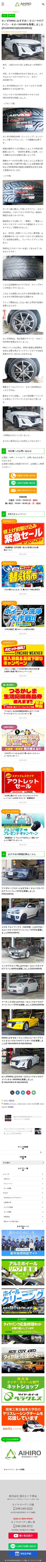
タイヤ (29, 1104)
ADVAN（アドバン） (10, 1104)
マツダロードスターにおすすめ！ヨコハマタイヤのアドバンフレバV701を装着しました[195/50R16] (23, 891)
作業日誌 (11, 1100)
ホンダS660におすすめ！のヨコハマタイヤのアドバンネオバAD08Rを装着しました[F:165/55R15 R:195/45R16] (22, 1079)
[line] (34, 1092)
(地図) (33, 1512)
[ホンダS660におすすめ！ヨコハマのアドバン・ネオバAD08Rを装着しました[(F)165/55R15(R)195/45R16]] (23, 1092)
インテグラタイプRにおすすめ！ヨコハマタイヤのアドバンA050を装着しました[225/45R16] (22, 967)
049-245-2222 (24, 1508)
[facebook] (18, 1092)
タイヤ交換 (35, 1104)
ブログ (6, 1100)
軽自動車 (11, 1107)
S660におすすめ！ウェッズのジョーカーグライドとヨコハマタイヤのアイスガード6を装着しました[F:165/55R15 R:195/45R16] (22, 1041)
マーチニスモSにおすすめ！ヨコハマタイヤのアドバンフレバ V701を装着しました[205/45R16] (23, 1003)
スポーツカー (22, 1104)
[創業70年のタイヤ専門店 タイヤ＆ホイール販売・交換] (23, 4)
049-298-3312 (24, 1526)
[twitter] (12, 1092)
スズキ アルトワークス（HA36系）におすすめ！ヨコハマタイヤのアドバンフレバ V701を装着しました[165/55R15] (23, 930)
